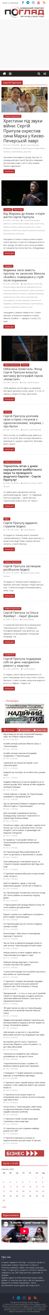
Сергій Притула (17, 152)
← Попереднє (11, 700)
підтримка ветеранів (35, 294)
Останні (10, 730)
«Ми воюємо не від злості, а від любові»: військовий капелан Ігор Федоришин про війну (23, 1033)
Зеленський (17, 224)
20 (23, 1191)
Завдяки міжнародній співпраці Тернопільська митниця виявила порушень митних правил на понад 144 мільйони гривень (23, 1022)
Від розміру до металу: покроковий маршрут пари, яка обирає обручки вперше (23, 735)
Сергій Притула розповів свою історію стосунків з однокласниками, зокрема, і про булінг (23, 421)
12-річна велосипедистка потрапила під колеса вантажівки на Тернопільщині (24, 972)
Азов (24, 382)
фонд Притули (9, 234)
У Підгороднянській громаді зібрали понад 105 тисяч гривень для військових (24, 906)
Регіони (25, 365)
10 (4, 1186)
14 (30, 1186)
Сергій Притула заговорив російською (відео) (22, 567)
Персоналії (18, 209)
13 (23, 1186)
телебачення (16, 230)
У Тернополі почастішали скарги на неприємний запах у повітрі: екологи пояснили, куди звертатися (24, 1097)
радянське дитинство (26, 227)
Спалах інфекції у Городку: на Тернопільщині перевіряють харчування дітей (23, 795)
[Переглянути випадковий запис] (45, 73)
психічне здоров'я (22, 300)
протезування (8, 300)
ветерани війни (9, 287)
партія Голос (39, 224)
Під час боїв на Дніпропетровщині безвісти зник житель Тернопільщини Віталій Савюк (22, 944)
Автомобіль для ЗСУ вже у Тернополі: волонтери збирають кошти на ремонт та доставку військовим (22, 1044)
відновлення (21, 287)
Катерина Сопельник (11, 148)
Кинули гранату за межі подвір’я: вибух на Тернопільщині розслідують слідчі (22, 953)
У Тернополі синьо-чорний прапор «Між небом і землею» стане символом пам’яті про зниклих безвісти (24, 1085)
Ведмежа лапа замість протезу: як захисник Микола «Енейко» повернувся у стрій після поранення (24, 275)
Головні (8, 209)
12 (17, 1186)
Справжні (8, 266)
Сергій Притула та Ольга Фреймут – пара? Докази (20, 614)
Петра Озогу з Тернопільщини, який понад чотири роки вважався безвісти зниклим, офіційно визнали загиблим (22, 1109)
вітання (26, 483)
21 (30, 1191)
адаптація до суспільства (32, 284)
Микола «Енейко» (20, 294)
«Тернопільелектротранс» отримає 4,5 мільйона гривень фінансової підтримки (21, 1064)
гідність (32, 290)
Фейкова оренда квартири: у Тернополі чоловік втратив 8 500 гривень (20, 963)
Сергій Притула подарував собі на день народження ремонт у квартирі (22, 662)
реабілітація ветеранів (21, 304)
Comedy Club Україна (31, 220)
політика (13, 227)
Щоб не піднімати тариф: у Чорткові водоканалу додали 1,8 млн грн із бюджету (22, 884)
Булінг (25, 430)
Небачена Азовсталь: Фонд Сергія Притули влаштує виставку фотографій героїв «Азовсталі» (23, 374)
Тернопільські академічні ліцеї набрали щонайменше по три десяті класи (20, 1055)
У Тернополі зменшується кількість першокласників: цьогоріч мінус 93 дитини (22, 1139)
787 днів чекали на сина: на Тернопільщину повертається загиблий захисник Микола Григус (22, 1010)
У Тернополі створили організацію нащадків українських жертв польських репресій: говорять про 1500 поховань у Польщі (23, 984)
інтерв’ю (26, 224)
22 (37, 1191)
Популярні (26, 730)
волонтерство (23, 290)
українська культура (37, 230)
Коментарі (41, 730)
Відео (7, 519)
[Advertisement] (24, 43)
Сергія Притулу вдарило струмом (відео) (20, 524)
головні (33, 483)
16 (43, 1186)
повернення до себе (11, 297)
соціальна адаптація (11, 307)
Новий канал (28, 573)
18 (11, 1191)
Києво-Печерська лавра (30, 148)
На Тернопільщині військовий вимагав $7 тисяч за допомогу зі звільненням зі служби (22, 853)
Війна (14, 290)
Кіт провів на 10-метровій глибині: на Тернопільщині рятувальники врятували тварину (21, 842)
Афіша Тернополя (12, 365)
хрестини (27, 152)
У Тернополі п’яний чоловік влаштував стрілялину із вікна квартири (20, 1120)
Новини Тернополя (12, 116)
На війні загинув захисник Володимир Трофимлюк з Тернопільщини (20, 754)
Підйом (6, 227)
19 (17, 1191)
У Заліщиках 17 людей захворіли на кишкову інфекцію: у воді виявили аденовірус (23, 1074)
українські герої (26, 307)
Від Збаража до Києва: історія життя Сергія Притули (24, 215)
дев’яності (7, 224)
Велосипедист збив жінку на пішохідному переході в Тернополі (21, 934)
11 (11, 1186)
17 (4, 1191)
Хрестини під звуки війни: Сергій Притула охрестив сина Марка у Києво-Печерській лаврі (24, 131)
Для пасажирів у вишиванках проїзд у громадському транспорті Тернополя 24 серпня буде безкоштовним (21, 815)
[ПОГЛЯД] (4, 73)
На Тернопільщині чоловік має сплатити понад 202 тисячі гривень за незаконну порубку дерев (24, 895)
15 (37, 1186)
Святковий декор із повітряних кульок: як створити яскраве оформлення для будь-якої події (23, 864)
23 (43, 1191)
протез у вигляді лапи (29, 297)
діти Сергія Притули (31, 145)
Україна (25, 230)
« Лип (3, 1207)
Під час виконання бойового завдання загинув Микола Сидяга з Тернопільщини (24, 804)
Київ (31, 224)
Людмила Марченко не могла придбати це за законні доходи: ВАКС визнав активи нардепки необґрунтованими (24, 784)
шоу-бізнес (20, 234)
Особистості (9, 655)
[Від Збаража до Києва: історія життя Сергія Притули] (24, 181)
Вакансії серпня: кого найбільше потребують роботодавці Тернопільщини (23, 915)
